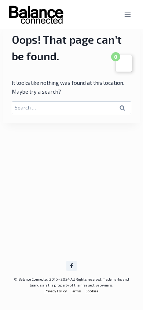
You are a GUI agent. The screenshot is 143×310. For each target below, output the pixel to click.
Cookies (92, 291)
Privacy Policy (55, 291)
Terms (76, 291)
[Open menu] (127, 14)
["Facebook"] (71, 266)
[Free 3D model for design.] (36, 14)
